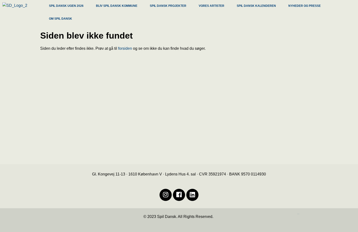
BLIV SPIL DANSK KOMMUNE (116, 6)
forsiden (125, 48)
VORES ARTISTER (211, 6)
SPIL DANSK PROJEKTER (168, 6)
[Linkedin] (192, 195)
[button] (68, 6)
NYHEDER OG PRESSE (304, 6)
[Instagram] (166, 195)
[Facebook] (179, 195)
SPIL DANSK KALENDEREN (256, 6)
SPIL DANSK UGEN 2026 (66, 6)
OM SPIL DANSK (60, 18)
